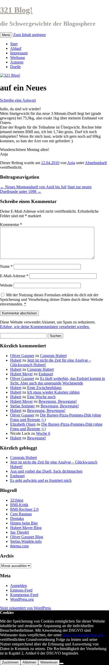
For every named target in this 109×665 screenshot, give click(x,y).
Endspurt (46, 374)
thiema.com (19, 546)
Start (13, 44)
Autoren (16, 62)
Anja (71, 163)
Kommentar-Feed (24, 595)
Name (6, 266)
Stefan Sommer (22, 406)
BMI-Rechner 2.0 (24, 509)
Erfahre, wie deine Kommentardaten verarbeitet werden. (45, 326)
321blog (16, 500)
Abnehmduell (96, 163)
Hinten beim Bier (24, 523)
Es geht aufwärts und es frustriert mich (40, 480)
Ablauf (15, 48)
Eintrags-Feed (21, 590)
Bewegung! (36, 438)
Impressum (19, 53)
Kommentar (11, 224)
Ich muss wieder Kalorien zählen (53, 392)
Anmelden (18, 585)
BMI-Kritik (19, 505)
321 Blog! (16, 9)
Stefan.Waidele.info (26, 541)
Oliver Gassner (22, 355)
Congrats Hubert (53, 355)
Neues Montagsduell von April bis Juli (33, 187)
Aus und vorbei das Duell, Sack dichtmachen (46, 471)
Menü (6, 35)
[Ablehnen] (62, 663)
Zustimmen (10, 662)
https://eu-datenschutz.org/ (83, 635)
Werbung (17, 57)
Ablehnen (29, 662)
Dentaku (17, 518)
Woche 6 (43, 433)
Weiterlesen (49, 662)
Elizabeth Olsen (22, 424)
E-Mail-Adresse (14, 276)
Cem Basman (21, 514)
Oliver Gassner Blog (26, 537)
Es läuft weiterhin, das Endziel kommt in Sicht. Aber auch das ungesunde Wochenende (57, 380)
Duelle (15, 67)
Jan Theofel (19, 532)
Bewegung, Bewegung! (58, 401)
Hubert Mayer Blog (26, 527)
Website (6, 285)
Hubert (15, 360)
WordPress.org (22, 599)
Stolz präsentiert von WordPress (25, 608)
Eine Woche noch (41, 397)
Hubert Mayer (21, 374)
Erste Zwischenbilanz (44, 387)
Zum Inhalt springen (29, 35)
